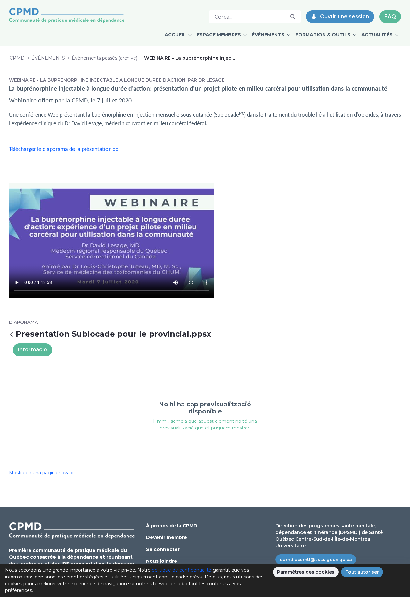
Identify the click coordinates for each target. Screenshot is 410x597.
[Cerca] (293, 17)
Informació (32, 350)
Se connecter (163, 549)
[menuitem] (178, 34)
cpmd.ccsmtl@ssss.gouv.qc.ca (316, 559)
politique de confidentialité (181, 570)
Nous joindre (161, 561)
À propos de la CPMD (171, 525)
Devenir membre (166, 537)
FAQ (390, 16)
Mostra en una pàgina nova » (41, 473)
